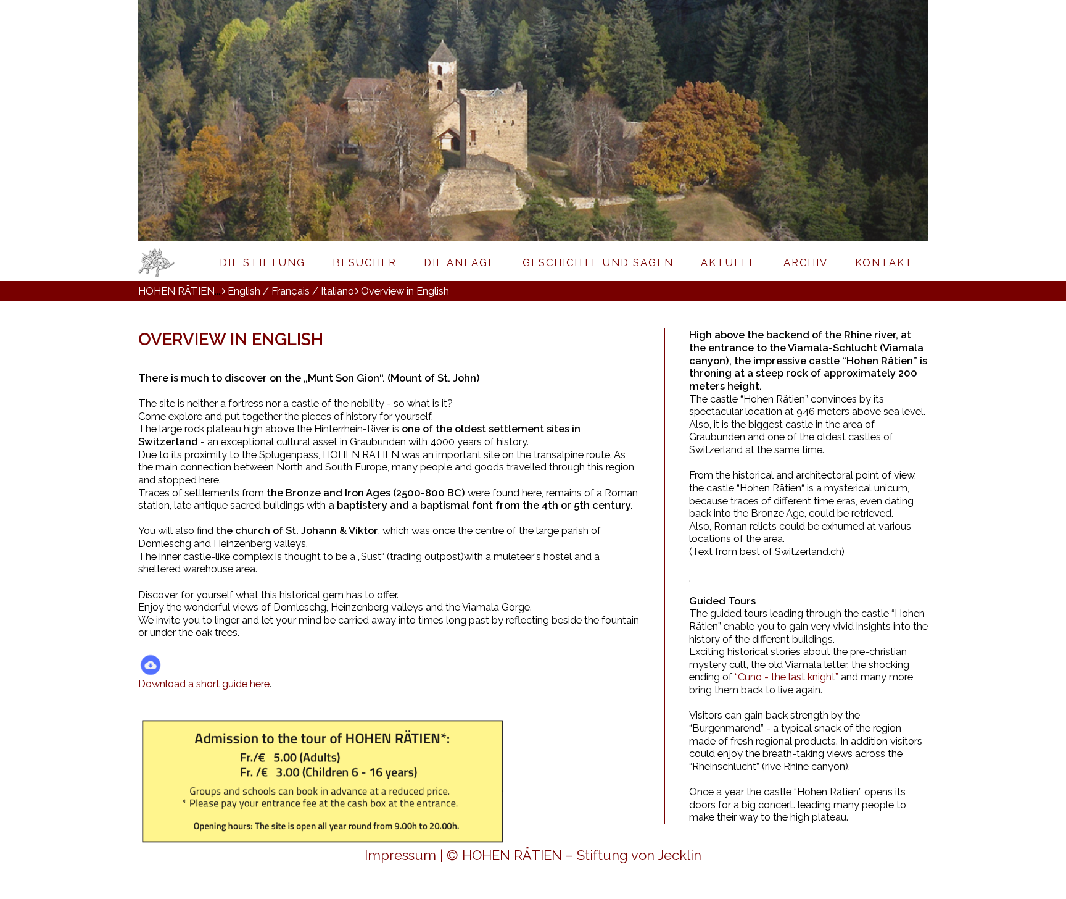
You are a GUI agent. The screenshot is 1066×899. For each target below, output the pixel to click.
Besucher (365, 262)
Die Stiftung (262, 262)
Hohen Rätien (172, 263)
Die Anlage (459, 262)
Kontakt (884, 262)
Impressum (400, 855)
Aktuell (728, 262)
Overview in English (405, 291)
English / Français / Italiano (291, 291)
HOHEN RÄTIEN (176, 291)
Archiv (805, 262)
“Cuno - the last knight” (786, 677)
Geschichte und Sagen (598, 262)
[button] (336, 128)
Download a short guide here (204, 683)
